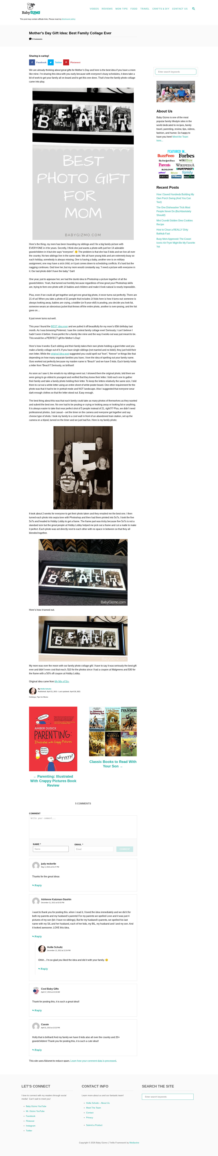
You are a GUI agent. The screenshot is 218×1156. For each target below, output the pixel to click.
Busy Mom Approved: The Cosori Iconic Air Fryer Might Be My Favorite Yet (175, 243)
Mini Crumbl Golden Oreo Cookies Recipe (174, 222)
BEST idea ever (59, 326)
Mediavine (134, 1142)
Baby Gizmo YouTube (36, 1106)
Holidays (32, 697)
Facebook (30, 1116)
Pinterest (30, 1121)
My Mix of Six (62, 681)
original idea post (60, 354)
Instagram (30, 1126)
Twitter (29, 1130)
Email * (79, 844)
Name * (37, 844)
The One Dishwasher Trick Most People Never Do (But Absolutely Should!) (173, 211)
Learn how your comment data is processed (93, 1061)
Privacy (89, 1117)
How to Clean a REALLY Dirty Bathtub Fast (172, 231)
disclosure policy (68, 19)
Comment (35, 813)
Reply (38, 885)
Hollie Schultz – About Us (98, 1103)
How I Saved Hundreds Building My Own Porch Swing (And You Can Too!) (175, 198)
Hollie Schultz (45, 689)
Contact (89, 1112)
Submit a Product (94, 1125)
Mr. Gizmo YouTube (35, 1111)
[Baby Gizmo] (46, 9)
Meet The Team (93, 1108)
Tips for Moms (42, 697)
